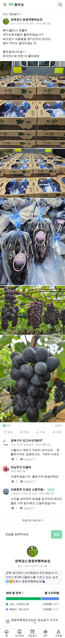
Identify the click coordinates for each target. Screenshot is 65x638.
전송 (56, 534)
